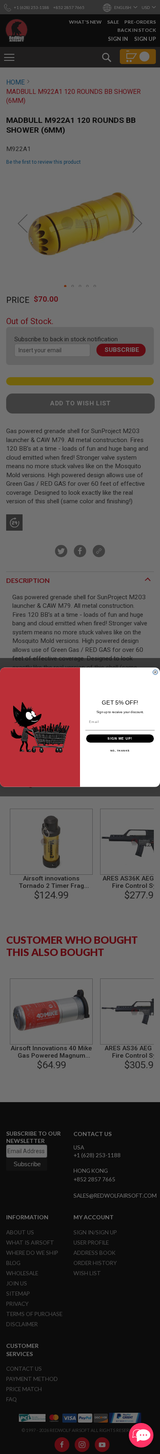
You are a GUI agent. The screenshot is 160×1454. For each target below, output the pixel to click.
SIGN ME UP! (120, 738)
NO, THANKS (120, 750)
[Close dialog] (155, 672)
